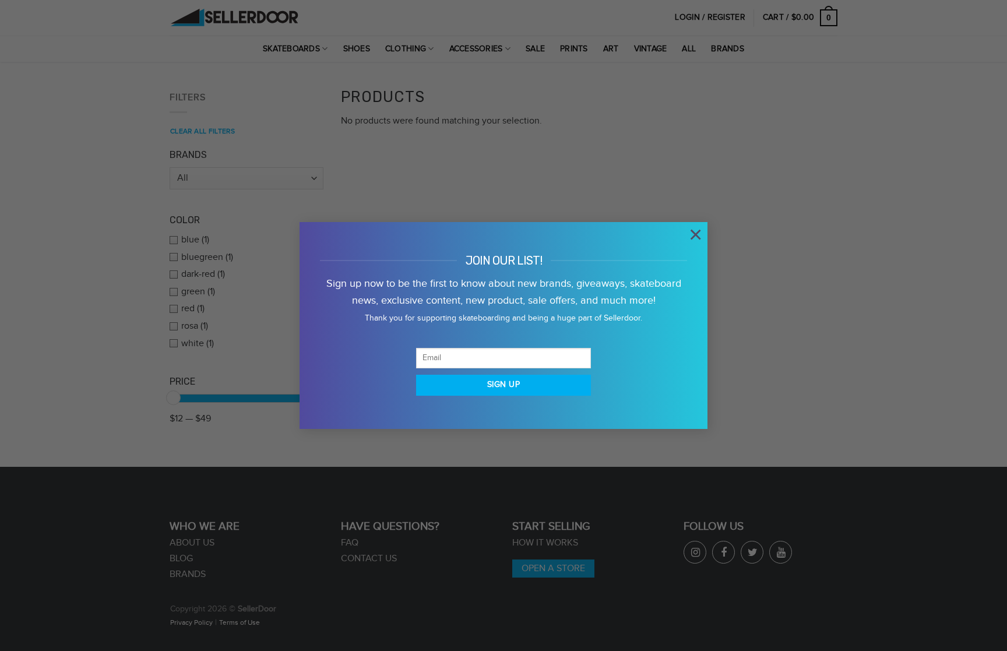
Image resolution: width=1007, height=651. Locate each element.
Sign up (503, 384)
